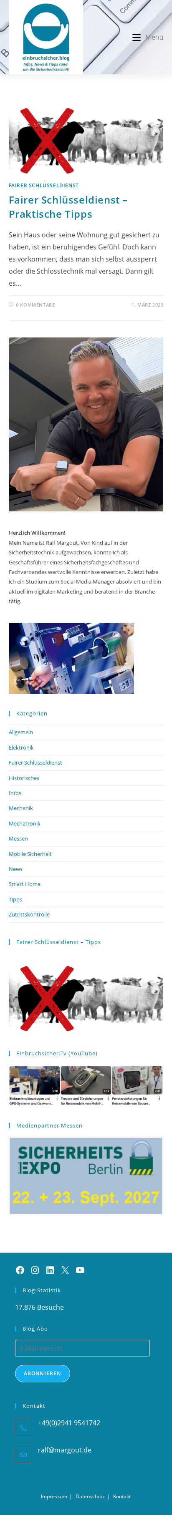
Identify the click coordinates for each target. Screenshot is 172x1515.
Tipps (15, 899)
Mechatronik (24, 823)
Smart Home (24, 884)
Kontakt (122, 1496)
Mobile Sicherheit (30, 854)
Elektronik (21, 747)
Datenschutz (90, 1496)
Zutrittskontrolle (29, 914)
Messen (18, 838)
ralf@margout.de (64, 1450)
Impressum (54, 1496)
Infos (15, 793)
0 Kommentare (35, 305)
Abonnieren (42, 1373)
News (16, 869)
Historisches (24, 778)
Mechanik (21, 808)
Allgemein (21, 732)
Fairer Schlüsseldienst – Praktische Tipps (68, 207)
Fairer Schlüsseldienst (44, 185)
